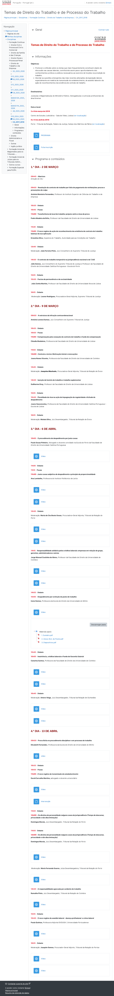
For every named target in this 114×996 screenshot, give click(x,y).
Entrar (108, 3)
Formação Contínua (37, 18)
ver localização (80, 116)
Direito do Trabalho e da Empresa (60, 18)
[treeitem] (14, 100)
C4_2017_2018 (81, 18)
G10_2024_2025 (17, 116)
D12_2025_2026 (17, 85)
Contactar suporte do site (18, 984)
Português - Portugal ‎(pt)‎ (23, 3)
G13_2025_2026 (17, 76)
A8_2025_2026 (18, 111)
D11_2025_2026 (17, 90)
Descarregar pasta (98, 625)
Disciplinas (23, 18)
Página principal (10, 18)
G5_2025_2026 (18, 71)
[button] (33, 30)
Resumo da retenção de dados (17, 993)
